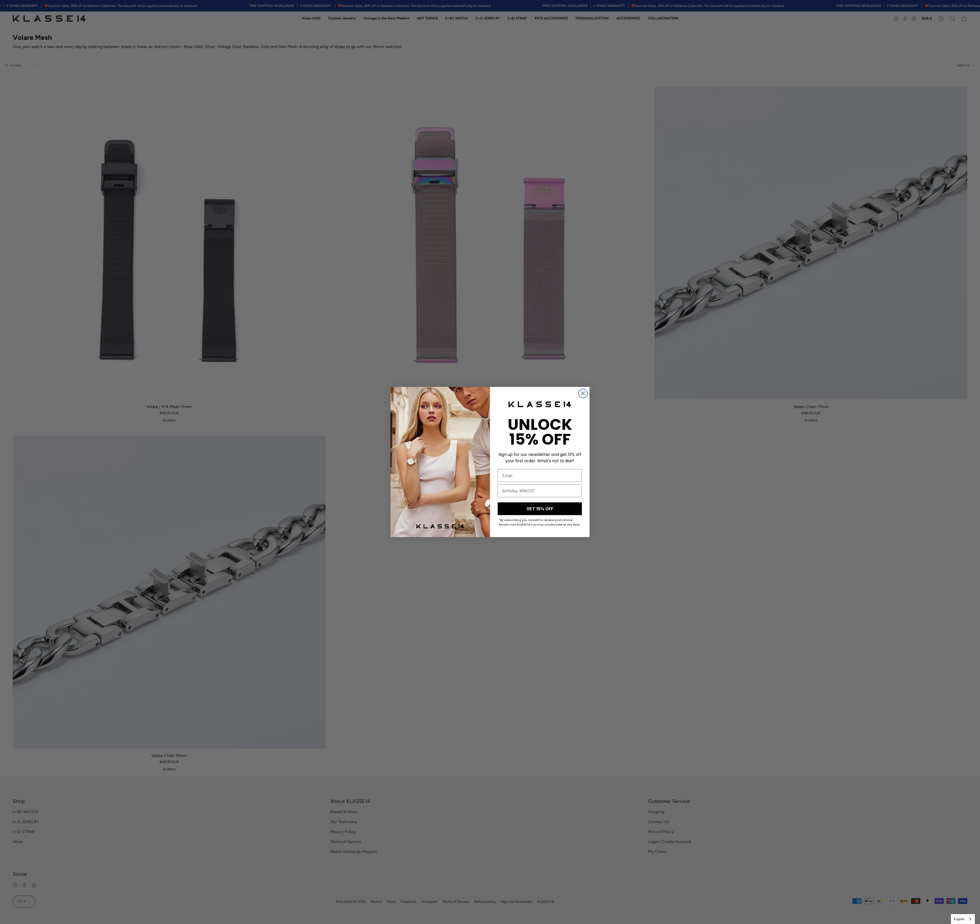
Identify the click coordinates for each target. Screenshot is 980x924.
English (959, 919)
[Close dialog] (583, 393)
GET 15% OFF (539, 508)
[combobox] (963, 919)
